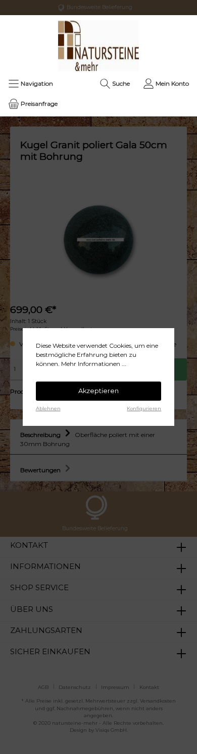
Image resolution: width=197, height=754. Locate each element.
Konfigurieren (144, 408)
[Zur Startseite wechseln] (98, 45)
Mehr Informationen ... (93, 363)
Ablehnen (48, 408)
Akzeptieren (98, 391)
